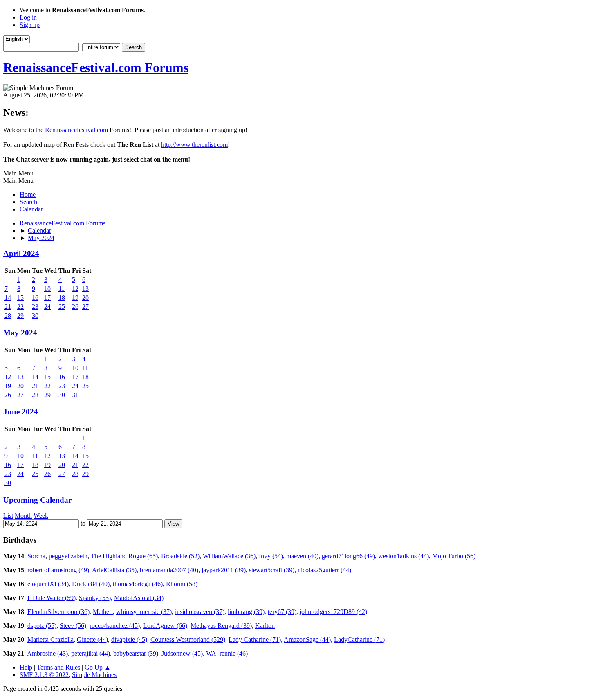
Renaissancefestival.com (76, 129)
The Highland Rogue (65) (124, 556)
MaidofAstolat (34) (139, 597)
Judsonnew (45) (182, 653)
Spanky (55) (95, 597)
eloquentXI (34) (48, 583)
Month (23, 515)
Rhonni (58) (181, 583)
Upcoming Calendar (37, 500)
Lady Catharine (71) (255, 639)
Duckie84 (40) (91, 583)
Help (26, 667)
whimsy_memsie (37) (144, 611)
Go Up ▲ (98, 667)
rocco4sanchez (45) (115, 625)
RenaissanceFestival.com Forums (95, 67)
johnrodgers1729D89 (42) (333, 611)
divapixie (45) (129, 639)
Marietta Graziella (50, 639)
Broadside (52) (180, 556)
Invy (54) (271, 556)
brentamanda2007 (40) (169, 569)
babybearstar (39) (135, 653)
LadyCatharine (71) (359, 639)
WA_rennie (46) (227, 653)
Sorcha (36, 556)
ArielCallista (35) (114, 569)
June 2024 (20, 411)
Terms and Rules (58, 667)
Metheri (103, 611)
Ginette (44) (92, 639)
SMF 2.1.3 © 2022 (44, 674)
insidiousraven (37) (199, 611)
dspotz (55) (41, 625)
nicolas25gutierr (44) (324, 569)
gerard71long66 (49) (348, 556)
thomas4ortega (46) (138, 583)
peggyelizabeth (68, 556)
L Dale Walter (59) (51, 597)
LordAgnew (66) (165, 625)
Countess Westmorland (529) (187, 639)
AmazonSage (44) (307, 639)
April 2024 (21, 253)
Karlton (265, 625)
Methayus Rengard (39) (221, 625)
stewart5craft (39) (271, 569)
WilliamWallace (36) (229, 556)
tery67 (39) (282, 611)
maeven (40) (302, 556)
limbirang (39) (246, 611)
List (8, 515)
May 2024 (20, 332)
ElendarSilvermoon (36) (58, 611)
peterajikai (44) (90, 653)
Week (41, 515)
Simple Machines (94, 674)
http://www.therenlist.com (194, 144)
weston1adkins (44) (403, 556)
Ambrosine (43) (47, 653)
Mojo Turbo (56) (453, 556)
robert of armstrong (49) (58, 569)
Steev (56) (73, 625)
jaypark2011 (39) (224, 569)
